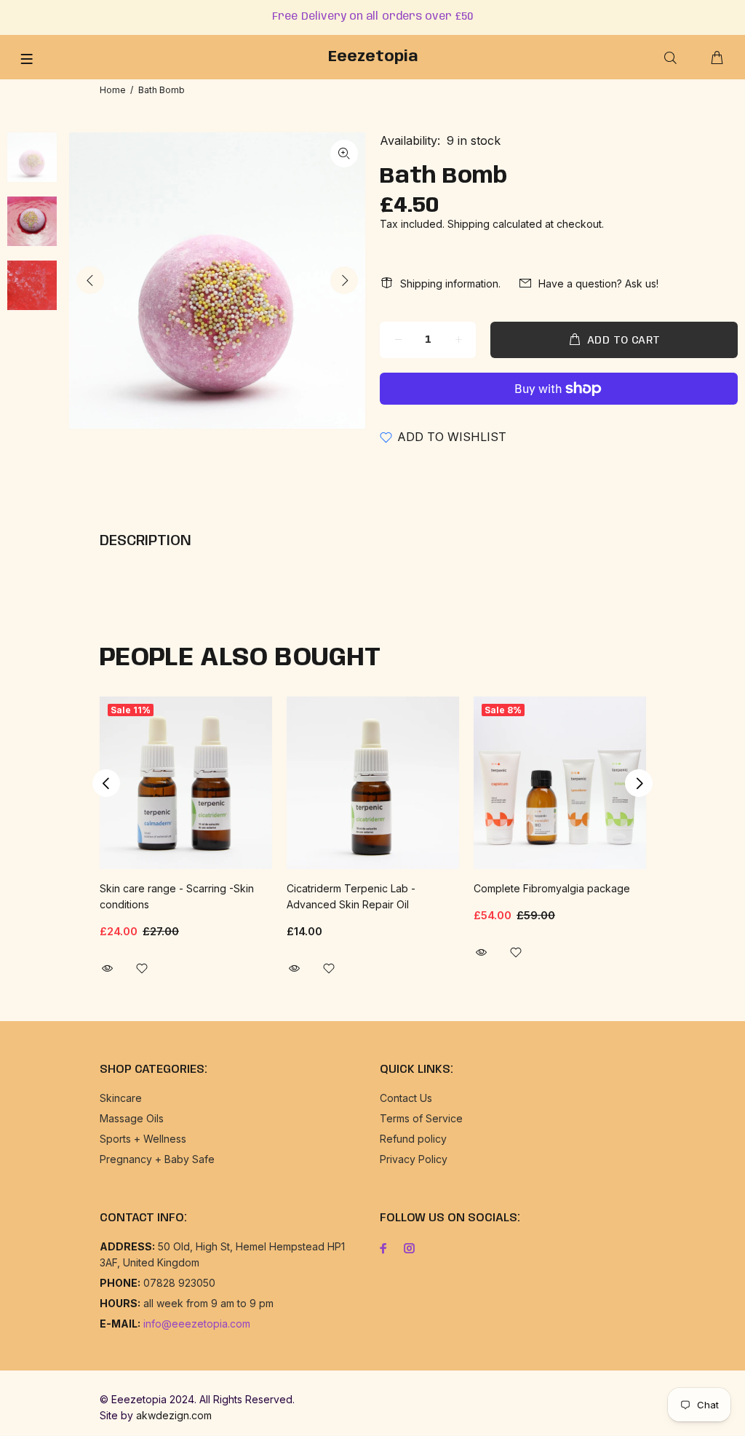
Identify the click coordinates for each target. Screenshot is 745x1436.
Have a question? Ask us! (598, 283)
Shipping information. (450, 283)
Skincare (121, 1098)
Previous (90, 280)
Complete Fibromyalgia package (552, 888)
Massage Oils (132, 1118)
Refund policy (413, 1138)
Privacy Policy (413, 1159)
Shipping (468, 224)
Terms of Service (421, 1118)
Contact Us (406, 1098)
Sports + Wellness (143, 1138)
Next (344, 280)
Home (113, 89)
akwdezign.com (174, 1415)
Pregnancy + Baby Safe (157, 1159)
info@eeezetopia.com (196, 1323)
